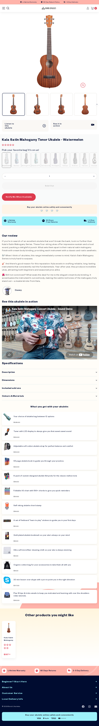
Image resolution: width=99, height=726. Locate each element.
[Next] (96, 104)
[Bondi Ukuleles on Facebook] (83, 706)
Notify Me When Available (19, 197)
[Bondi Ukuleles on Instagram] (89, 706)
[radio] (6, 160)
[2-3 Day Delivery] (69, 670)
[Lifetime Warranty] (4, 670)
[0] (93, 8)
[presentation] (95, 160)
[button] (8, 145)
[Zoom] (83, 85)
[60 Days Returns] (37, 670)
